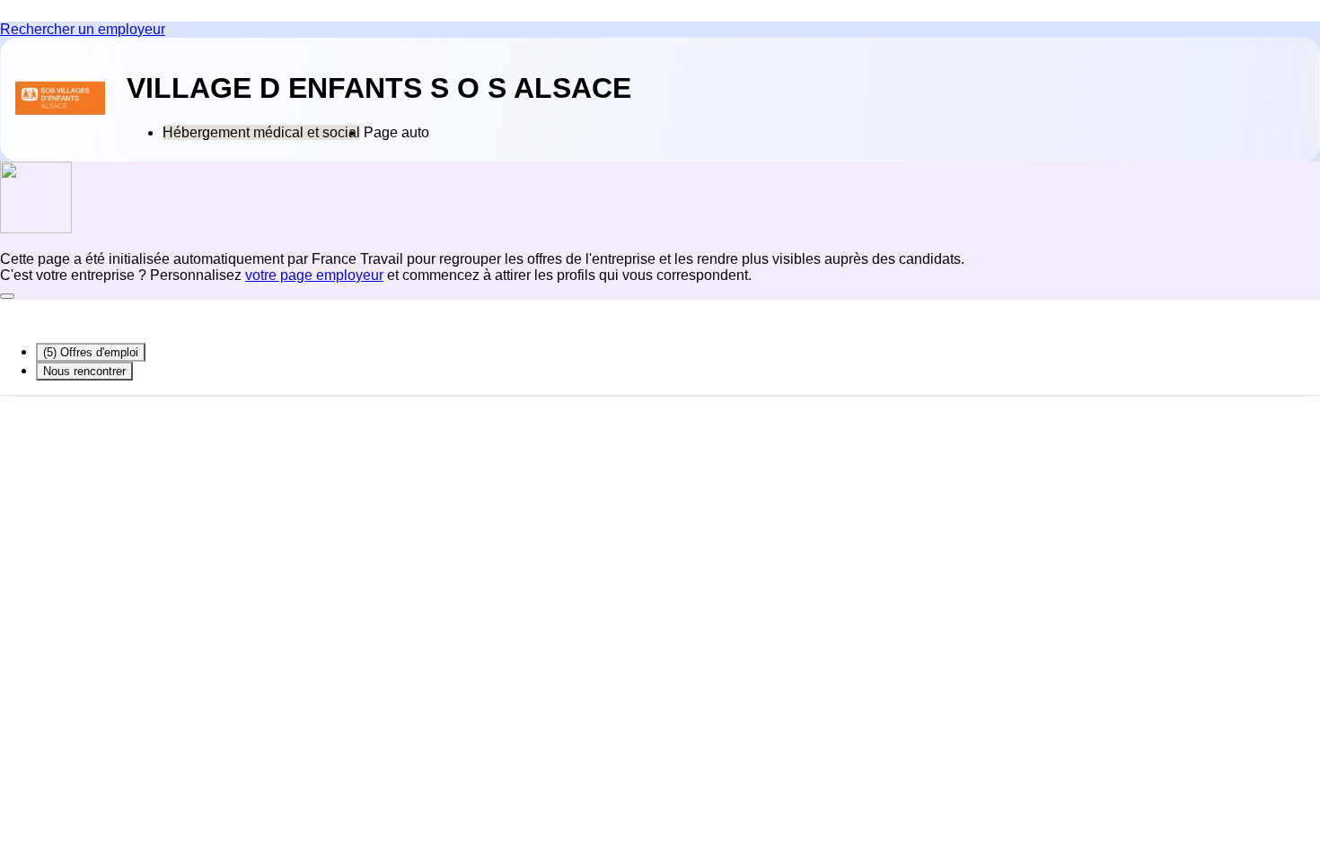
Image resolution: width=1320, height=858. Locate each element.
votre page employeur (314, 275)
